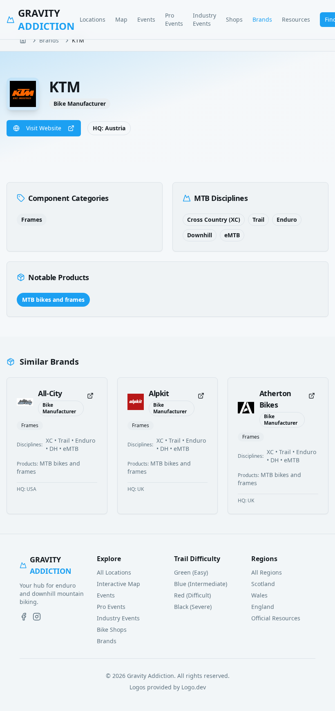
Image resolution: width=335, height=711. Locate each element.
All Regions (266, 572)
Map (121, 19)
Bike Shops (112, 629)
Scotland (263, 584)
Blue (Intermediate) (200, 584)
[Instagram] (37, 617)
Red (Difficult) (192, 595)
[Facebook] (24, 617)
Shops (234, 19)
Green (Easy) (191, 572)
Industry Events (204, 19)
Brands (262, 19)
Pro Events (174, 19)
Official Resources (275, 618)
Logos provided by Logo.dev (168, 687)
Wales (259, 595)
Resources (296, 19)
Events (146, 19)
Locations (92, 19)
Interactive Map (118, 584)
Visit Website (43, 128)
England (262, 607)
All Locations (114, 572)
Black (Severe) (193, 607)
